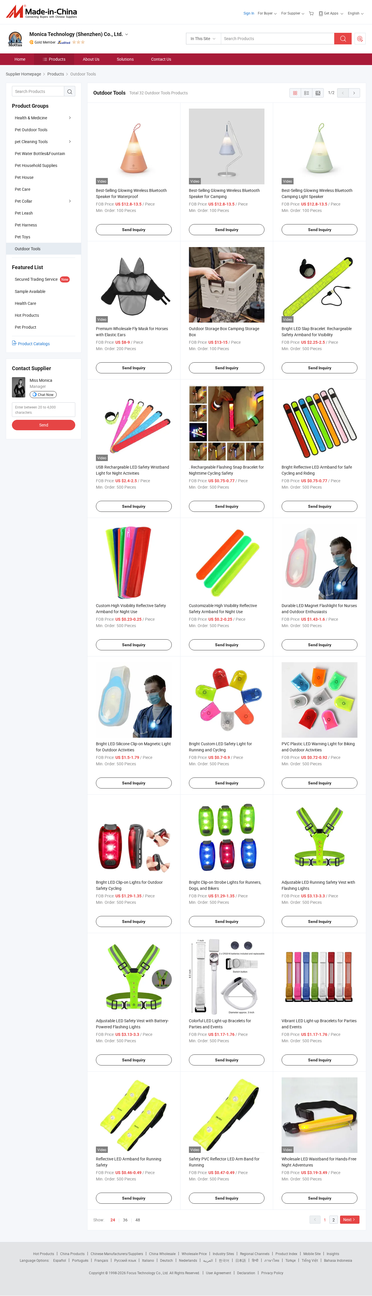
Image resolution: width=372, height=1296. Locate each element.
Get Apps (331, 13)
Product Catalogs (34, 343)
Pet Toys (22, 237)
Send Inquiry (133, 229)
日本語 (240, 1260)
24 (112, 1220)
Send (43, 425)
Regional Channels (254, 1253)
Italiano (148, 1260)
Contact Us (161, 59)
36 (125, 1220)
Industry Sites (223, 1253)
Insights (333, 1253)
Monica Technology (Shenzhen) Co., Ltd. (76, 34)
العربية (208, 1260)
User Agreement (218, 1272)
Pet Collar (23, 201)
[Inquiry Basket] (312, 13)
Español (59, 1260)
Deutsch (166, 1260)
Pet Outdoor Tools (31, 129)
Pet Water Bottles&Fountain (40, 153)
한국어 (224, 1260)
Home (20, 59)
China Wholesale (162, 1253)
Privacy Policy (272, 1272)
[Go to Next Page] (354, 93)
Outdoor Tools (27, 248)
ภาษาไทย (271, 1260)
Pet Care (22, 189)
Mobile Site (312, 1253)
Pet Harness (26, 225)
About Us (91, 59)
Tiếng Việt (310, 1260)
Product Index (286, 1253)
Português (80, 1260)
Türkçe (290, 1260)
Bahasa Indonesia (338, 1260)
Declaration (246, 1272)
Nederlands (188, 1260)
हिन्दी (255, 1260)
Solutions (125, 59)
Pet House (24, 177)
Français (101, 1260)
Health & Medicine (31, 117)
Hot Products (43, 1253)
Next (347, 1219)
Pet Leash (24, 213)
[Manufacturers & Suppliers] (43, 11)
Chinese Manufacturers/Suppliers (117, 1253)
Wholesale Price (194, 1253)
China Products (72, 1253)
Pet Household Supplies (36, 165)
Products (57, 59)
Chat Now (45, 394)
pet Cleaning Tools (31, 141)
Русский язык (125, 1260)
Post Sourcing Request (360, 38)
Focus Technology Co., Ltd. (148, 1272)
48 (137, 1220)
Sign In (249, 13)
